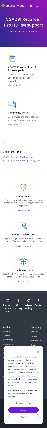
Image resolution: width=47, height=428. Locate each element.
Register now (22, 246)
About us (34, 332)
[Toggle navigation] (43, 6)
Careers (34, 336)
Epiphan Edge (8, 339)
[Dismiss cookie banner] (38, 352)
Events (33, 345)
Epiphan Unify (8, 344)
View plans (22, 210)
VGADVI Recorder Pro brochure (18, 157)
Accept (23, 410)
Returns (22, 281)
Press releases (36, 340)
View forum (13, 124)
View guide (13, 85)
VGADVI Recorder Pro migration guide (21, 160)
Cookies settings (23, 403)
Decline (23, 417)
